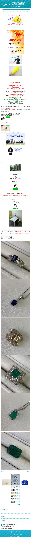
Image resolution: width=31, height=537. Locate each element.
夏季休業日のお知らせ (3, 517)
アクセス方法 (15, 182)
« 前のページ (2, 471)
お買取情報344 (3, 516)
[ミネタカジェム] (5, 5)
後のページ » (28, 471)
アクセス (21, 534)
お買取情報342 (3, 520)
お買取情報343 (3, 519)
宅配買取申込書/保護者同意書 (4, 509)
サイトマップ (11, 534)
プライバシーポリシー (16, 534)
